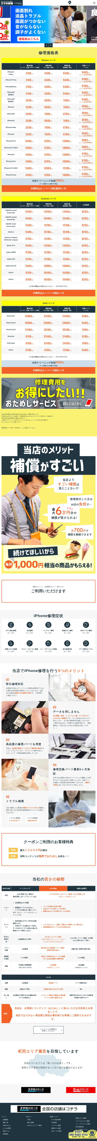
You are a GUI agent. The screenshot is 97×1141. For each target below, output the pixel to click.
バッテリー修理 (56, 1125)
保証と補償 (30, 1122)
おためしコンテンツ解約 (34, 1125)
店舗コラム (6, 1131)
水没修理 (54, 1122)
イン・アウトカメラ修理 (83, 1124)
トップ (4, 1116)
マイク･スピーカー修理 (83, 1121)
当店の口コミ (7, 1125)
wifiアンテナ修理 (56, 1131)
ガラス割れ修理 (56, 1119)
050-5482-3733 (61, 286)
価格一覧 (5, 1122)
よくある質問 (7, 1128)
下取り (29, 1119)
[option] (48, 24)
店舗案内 (5, 1119)
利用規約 (5, 1134)
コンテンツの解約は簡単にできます (48, 1030)
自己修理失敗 (80, 1127)
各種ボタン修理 (56, 1128)
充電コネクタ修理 (81, 1118)
